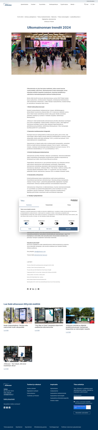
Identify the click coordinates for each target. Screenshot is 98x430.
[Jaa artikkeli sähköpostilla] (38, 289)
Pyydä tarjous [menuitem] (64, 4)
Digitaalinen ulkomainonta (49, 19)
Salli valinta (49, 228)
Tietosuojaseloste (8, 427)
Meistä (73, 4)
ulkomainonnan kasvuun (40, 255)
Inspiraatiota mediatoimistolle (58, 393)
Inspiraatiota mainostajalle (57, 395)
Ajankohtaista (54, 388)
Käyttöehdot (19, 427)
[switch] (41, 223)
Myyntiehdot (28, 427)
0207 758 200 (7, 392)
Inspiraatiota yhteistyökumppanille (59, 398)
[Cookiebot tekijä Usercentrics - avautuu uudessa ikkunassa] (72, 201)
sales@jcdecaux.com (40, 251)
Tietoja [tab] (69, 204)
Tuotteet (33, 4)
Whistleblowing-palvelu (40, 427)
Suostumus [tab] (29, 204)
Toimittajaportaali (54, 427)
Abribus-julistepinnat (30, 17)
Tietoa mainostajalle (63, 17)
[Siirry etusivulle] (8, 4)
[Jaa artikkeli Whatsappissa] (36, 289)
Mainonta (53, 17)
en (93, 4)
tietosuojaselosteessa (79, 403)
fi (91, 4)
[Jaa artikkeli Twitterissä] (30, 289)
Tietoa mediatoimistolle (43, 17)
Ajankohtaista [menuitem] (24, 4)
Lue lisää (6, 330)
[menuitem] (86, 4)
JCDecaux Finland (49, 21)
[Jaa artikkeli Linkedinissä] (33, 289)
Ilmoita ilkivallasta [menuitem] (90, 1)
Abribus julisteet (31, 388)
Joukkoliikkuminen (75, 17)
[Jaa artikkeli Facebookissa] (28, 289)
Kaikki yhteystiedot (9, 399)
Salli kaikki (68, 228)
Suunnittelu (42, 4)
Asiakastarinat (54, 391)
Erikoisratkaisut (31, 393)
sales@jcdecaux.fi (8, 394)
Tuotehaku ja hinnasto (33, 395)
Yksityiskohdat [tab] (49, 204)
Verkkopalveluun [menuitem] (53, 4)
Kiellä (30, 228)
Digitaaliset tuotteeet (32, 391)
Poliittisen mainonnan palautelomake (71, 427)
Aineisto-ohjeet (54, 400)
